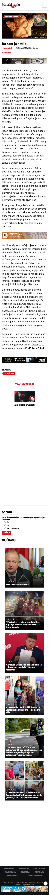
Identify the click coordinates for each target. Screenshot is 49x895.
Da (7, 522)
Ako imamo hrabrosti (25, 405)
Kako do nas (39, 868)
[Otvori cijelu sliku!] (24, 26)
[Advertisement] (24, 439)
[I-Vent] (24, 360)
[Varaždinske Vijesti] (11, 4)
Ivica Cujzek (8, 48)
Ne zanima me (12, 528)
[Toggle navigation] (44, 5)
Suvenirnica (10, 872)
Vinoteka (25, 872)
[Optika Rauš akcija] (24, 61)
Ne (7, 525)
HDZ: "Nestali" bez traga (17, 584)
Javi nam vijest (13, 875)
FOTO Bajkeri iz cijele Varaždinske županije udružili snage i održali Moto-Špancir (22, 624)
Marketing (9, 868)
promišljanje (9, 373)
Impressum (24, 868)
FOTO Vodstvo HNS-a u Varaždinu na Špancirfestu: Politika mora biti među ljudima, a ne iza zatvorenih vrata (24, 795)
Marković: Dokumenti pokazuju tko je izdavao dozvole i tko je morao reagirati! (24, 667)
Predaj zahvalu (35, 875)
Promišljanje (6, 52)
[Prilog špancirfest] (24, 889)
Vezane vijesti (24, 383)
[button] (11, 398)
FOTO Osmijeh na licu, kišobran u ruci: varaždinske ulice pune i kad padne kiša (24, 710)
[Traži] (27, 5)
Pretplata (39, 872)
